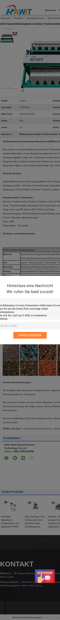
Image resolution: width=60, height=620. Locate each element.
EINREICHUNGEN (30, 335)
